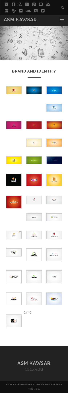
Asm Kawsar (20, 19)
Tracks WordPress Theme (25, 384)
